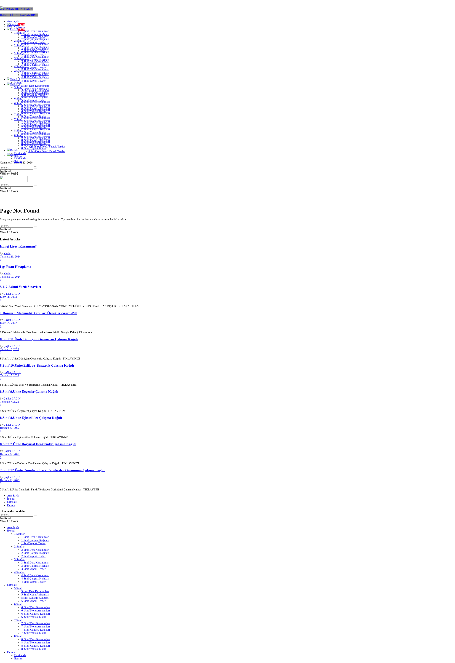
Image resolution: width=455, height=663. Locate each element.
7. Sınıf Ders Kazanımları (35, 122)
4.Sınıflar (19, 71)
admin (7, 253)
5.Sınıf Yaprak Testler (33, 100)
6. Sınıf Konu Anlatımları (35, 109)
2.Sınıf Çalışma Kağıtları (35, 51)
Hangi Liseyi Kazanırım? (18, 246)
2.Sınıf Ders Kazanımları (35, 48)
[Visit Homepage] (20, 15)
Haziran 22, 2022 (10, 427)
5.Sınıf (18, 87)
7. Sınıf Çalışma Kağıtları (35, 128)
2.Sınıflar (19, 45)
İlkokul (17, 29)
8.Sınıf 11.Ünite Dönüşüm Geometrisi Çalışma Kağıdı (39, 339)
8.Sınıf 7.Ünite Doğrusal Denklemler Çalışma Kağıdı (38, 444)
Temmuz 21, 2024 (10, 256)
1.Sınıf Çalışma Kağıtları (35, 39)
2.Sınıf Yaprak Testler (33, 55)
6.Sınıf (18, 98)
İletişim (18, 161)
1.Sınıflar (19, 32)
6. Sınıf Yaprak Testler (33, 116)
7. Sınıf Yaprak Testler (33, 132)
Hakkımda (20, 153)
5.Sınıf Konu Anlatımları (35, 93)
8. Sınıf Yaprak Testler (33, 148)
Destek (14, 150)
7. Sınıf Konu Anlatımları (35, 125)
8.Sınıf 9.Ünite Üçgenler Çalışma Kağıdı (29, 391)
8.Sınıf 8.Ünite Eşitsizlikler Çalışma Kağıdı (31, 418)
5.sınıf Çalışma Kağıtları (35, 96)
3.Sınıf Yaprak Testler (33, 67)
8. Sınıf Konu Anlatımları (35, 141)
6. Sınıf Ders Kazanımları (35, 106)
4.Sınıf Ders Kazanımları (35, 74)
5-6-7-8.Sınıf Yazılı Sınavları (20, 287)
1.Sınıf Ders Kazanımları (35, 31)
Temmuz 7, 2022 (9, 349)
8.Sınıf (18, 130)
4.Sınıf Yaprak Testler (33, 80)
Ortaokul (15, 79)
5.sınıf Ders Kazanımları (35, 85)
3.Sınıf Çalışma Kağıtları (35, 64)
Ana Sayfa (13, 21)
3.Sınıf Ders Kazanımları (35, 61)
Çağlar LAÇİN (12, 293)
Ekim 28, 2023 (8, 296)
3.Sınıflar (19, 58)
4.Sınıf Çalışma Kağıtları (35, 77)
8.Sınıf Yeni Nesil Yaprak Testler (46, 151)
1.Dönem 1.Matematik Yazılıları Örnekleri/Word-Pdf (38, 313)
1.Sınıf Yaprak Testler (33, 42)
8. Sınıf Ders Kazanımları (35, 138)
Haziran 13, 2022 (10, 480)
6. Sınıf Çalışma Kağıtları (35, 112)
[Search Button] (35, 168)
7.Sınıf (18, 114)
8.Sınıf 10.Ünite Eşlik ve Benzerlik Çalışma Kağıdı (37, 365)
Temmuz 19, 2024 (10, 276)
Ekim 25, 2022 (8, 322)
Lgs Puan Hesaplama (15, 267)
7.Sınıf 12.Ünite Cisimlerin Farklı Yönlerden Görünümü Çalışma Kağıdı (52, 470)
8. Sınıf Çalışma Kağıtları (35, 144)
